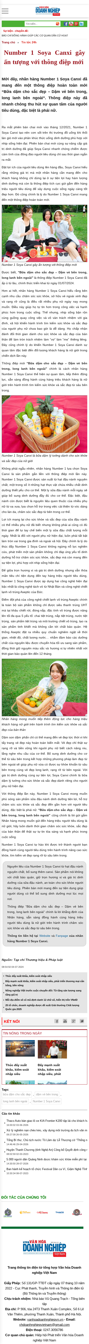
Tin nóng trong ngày (22, 1033)
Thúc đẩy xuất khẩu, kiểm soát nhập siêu (28, 976)
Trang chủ (8, 42)
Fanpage (62, 935)
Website (44, 935)
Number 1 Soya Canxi (46, 1101)
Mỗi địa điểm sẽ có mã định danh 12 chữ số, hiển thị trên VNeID (41, 1000)
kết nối (12, 1021)
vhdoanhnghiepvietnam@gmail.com (44, 1324)
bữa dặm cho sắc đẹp (16, 1094)
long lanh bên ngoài (15, 1101)
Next (76, 1212)
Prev (8, 1212)
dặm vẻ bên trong (47, 1094)
